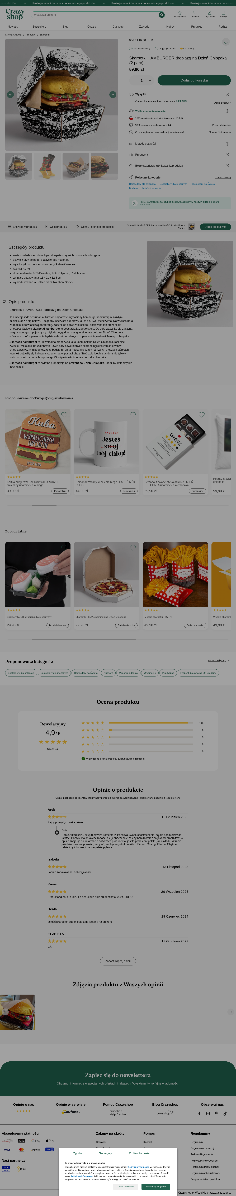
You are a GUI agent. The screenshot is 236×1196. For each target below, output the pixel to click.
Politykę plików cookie (82, 1176)
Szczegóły (105, 1153)
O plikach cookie (139, 1153)
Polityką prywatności (138, 1167)
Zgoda (77, 1153)
